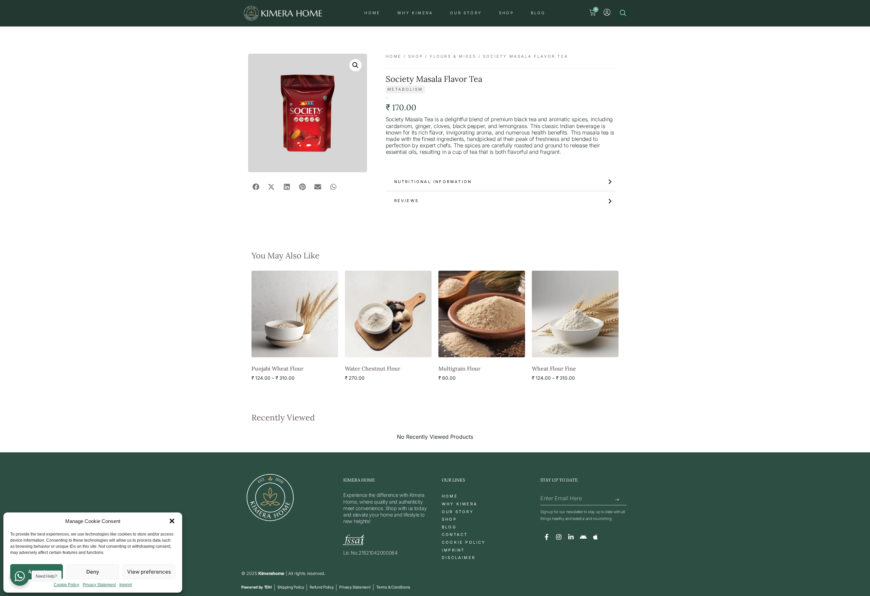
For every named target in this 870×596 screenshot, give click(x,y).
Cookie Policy (66, 585)
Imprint (125, 585)
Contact (455, 534)
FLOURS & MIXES (453, 56)
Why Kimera (415, 13)
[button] (172, 521)
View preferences (149, 571)
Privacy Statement (99, 585)
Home (372, 13)
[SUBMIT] (617, 499)
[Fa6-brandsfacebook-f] (546, 537)
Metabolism (405, 89)
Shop (506, 13)
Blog (538, 13)
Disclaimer (458, 557)
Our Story (466, 13)
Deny (92, 571)
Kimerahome (271, 573)
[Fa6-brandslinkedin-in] (571, 537)
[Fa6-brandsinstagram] (559, 537)
